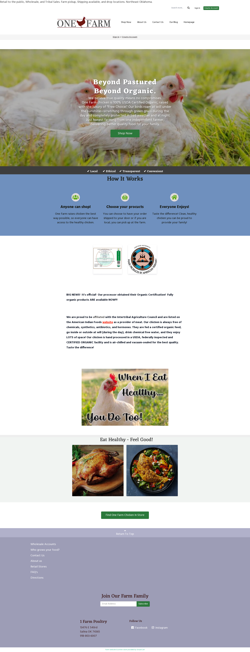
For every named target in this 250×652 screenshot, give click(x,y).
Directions (37, 578)
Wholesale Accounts (43, 544)
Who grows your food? (45, 550)
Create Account (211, 8)
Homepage (189, 22)
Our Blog (173, 22)
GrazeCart (141, 649)
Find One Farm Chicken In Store (125, 515)
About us (36, 561)
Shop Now (126, 22)
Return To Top (125, 534)
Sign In (197, 8)
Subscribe (143, 604)
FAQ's (34, 572)
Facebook (140, 628)
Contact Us (157, 22)
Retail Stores (39, 566)
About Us (141, 22)
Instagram (161, 628)
